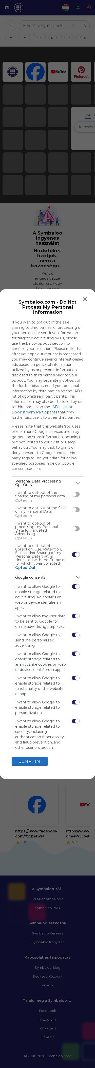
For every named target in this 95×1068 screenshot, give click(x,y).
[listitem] (47, 483)
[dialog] (47, 534)
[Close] (85, 299)
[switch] (76, 494)
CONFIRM (29, 761)
